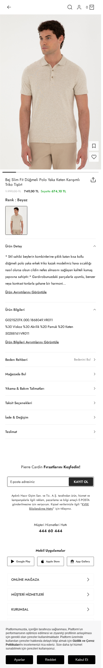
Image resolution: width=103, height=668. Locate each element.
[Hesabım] (79, 7)
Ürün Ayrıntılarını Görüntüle (26, 289)
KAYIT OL (81, 478)
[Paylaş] (93, 177)
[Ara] (70, 7)
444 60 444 (50, 528)
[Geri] (9, 7)
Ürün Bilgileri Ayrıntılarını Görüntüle (32, 339)
